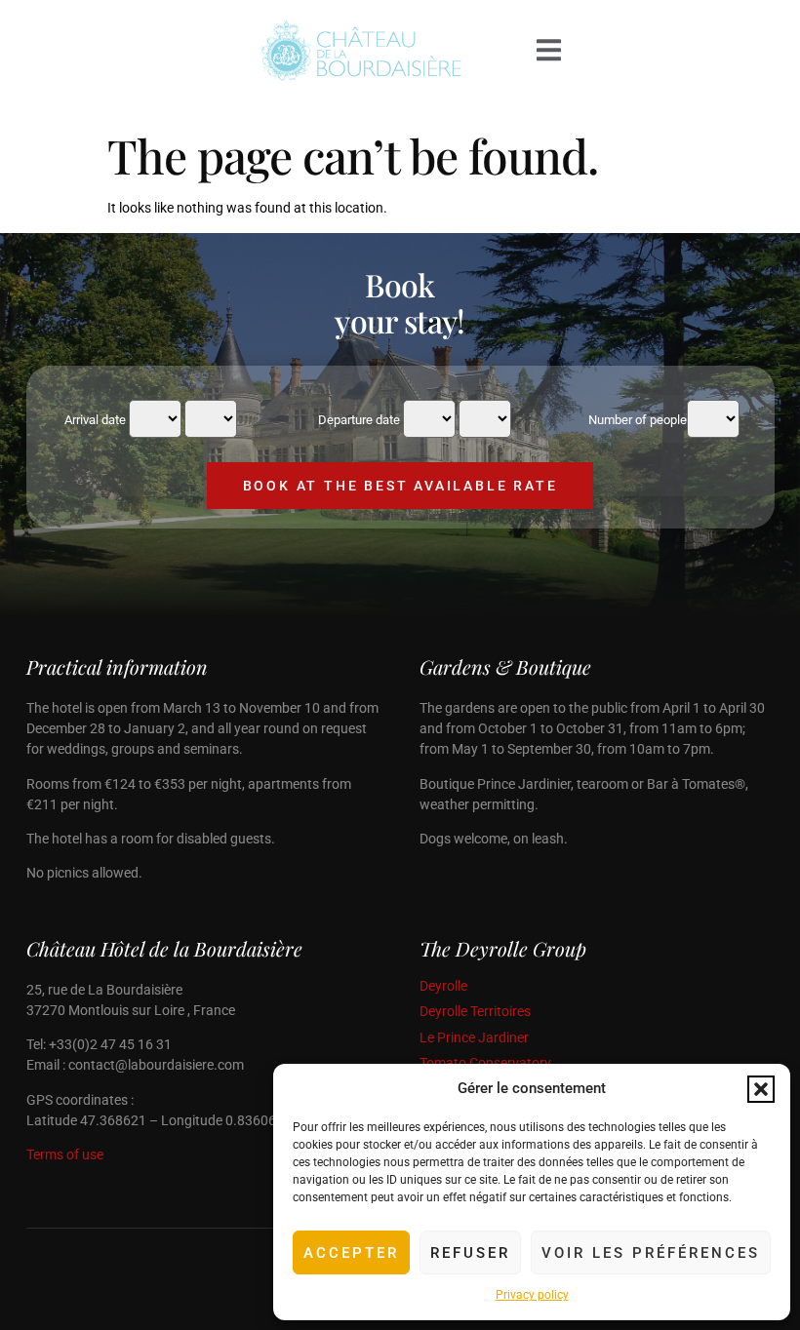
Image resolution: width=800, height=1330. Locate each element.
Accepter (351, 1253)
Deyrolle (443, 986)
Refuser (470, 1253)
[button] (761, 1089)
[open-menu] (549, 51)
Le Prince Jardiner (474, 1037)
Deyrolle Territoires (475, 1011)
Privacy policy (532, 1295)
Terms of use (64, 1154)
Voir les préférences (650, 1253)
